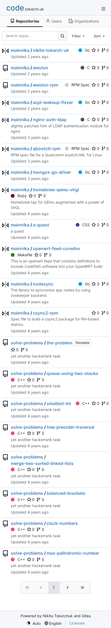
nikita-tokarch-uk (51, 50)
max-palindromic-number (73, 553)
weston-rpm (45, 85)
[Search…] (62, 36)
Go (87, 50)
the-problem (59, 342)
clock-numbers (62, 523)
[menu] (33, 623)
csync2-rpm (45, 313)
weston (40, 67)
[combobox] (79, 36)
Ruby (22, 195)
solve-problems (27, 342)
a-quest (41, 225)
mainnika (20, 50)
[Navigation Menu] (103, 8)
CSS (86, 224)
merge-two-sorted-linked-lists (42, 463)
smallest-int (59, 403)
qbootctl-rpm (46, 148)
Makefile (25, 254)
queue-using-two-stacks (72, 373)
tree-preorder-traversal (70, 427)
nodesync (43, 284)
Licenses (77, 623)
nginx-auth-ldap (50, 119)
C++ (21, 379)
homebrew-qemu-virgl (56, 189)
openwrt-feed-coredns (56, 248)
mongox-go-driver (52, 172)
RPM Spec (80, 84)
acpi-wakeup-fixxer (53, 102)
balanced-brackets (66, 493)
